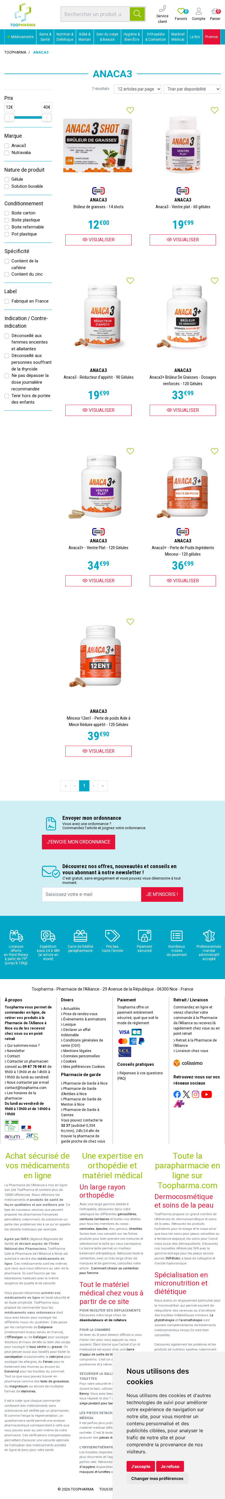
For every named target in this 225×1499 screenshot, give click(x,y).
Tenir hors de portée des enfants (30, 399)
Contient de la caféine (24, 264)
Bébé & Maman (85, 37)
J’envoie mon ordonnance (78, 842)
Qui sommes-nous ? (23, 1046)
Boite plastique (25, 220)
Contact (13, 1056)
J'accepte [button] (140, 1466)
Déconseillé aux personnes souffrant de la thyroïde (31, 362)
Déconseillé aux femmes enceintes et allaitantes (29, 342)
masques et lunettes (94, 1472)
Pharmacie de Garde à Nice (85, 1083)
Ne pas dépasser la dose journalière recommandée (30, 382)
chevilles (135, 1229)
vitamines (28, 1391)
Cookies (69, 1061)
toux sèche (38, 1347)
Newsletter (15, 1051)
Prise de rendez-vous (80, 1014)
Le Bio (195, 37)
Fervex (48, 1362)
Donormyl (11, 1371)
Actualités (71, 1009)
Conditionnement (23, 203)
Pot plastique (24, 234)
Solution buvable (27, 186)
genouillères (126, 1214)
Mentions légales (76, 1051)
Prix (8, 98)
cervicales (86, 1229)
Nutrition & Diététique (65, 37)
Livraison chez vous (191, 1051)
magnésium (18, 1386)
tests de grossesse (54, 1381)
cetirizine (56, 1357)
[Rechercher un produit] (137, 14)
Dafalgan (40, 1337)
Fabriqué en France (30, 301)
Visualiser (101, 240)
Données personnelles (81, 1056)
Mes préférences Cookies (83, 1067)
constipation (13, 1357)
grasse (57, 1347)
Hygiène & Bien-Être (132, 37)
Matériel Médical (178, 37)
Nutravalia (21, 152)
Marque (13, 136)
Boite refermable (27, 227)
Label (10, 291)
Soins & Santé (45, 37)
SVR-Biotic (173, 1258)
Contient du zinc (27, 274)
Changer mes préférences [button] (157, 1478)
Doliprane (45, 1327)
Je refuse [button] (170, 1466)
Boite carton (23, 213)
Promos (211, 37)
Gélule (17, 179)
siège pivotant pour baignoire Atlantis (107, 1403)
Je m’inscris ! (162, 894)
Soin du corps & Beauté (107, 37)
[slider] (9, 117)
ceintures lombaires (94, 1219)
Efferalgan (15, 1337)
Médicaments (22, 37)
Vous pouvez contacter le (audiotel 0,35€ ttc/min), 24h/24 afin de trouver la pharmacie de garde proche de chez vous (83, 1130)
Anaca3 (18, 145)
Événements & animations (84, 1019)
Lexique (69, 1024)
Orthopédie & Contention (155, 37)
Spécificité (16, 251)
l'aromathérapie (190, 1320)
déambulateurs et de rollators (103, 1320)
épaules (102, 1229)
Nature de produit (24, 170)
